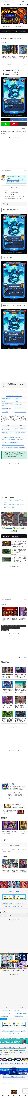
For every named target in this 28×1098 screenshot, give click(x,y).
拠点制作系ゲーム (19, 1016)
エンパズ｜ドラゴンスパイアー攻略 (14, 396)
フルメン (7, 190)
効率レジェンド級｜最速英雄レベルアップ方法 (12, 439)
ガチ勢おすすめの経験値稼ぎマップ (10, 442)
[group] (9, 52)
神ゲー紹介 (17, 1010)
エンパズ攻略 (14, 31)
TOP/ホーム (4, 31)
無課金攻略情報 (18, 404)
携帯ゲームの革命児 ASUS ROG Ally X (14, 1077)
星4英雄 (3, 401)
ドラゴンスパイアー (15, 628)
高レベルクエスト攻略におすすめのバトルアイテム (13, 447)
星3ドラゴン (5, 630)
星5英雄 (16, 398)
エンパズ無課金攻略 (5, 1010)
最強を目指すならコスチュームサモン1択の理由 (13, 445)
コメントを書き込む (14, 845)
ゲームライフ (22, 625)
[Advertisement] (14, 153)
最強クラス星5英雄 (6, 398)
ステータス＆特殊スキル (12, 192)
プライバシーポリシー (7, 1083)
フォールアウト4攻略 (5, 1013)
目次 (12, 187)
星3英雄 (16, 401)
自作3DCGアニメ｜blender (21, 1013)
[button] (24, 52)
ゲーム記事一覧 (4, 1016)
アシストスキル (10, 194)
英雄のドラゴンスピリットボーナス (15, 196)
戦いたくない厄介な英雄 (20, 412)
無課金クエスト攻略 (6, 408)
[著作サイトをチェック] (9, 798)
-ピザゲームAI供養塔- (14, 891)
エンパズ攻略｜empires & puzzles (10, 625)
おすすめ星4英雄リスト (7, 429)
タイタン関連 (5, 412)
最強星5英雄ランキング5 (20, 432)
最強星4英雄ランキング (7, 432)
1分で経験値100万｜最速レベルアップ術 (11, 437)
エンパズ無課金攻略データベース (13, 198)
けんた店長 (11, 784)
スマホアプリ (6, 628)
